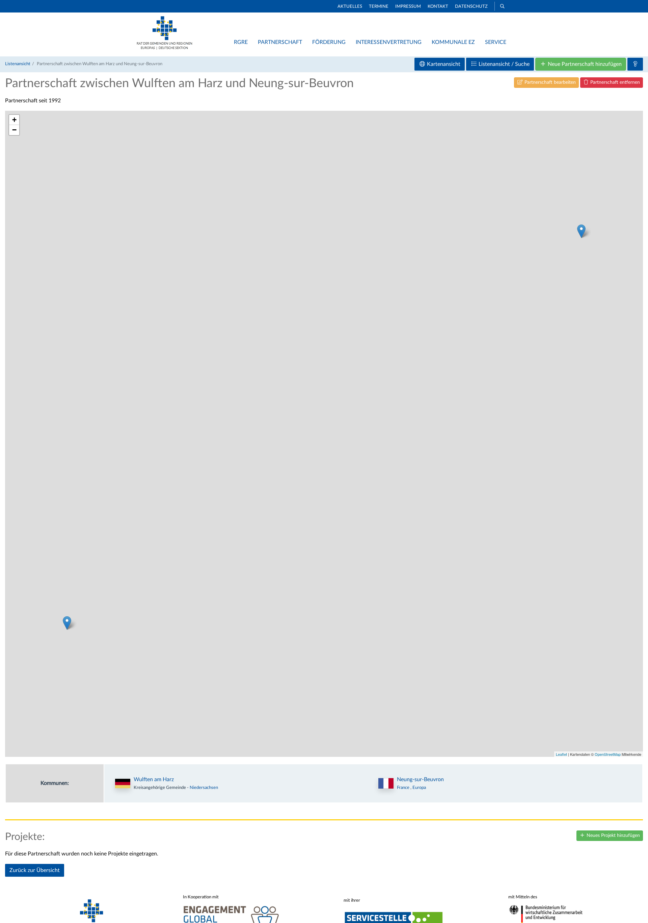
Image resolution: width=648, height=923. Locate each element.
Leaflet (561, 754)
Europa (419, 788)
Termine (378, 6)
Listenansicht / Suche (503, 64)
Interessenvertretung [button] (389, 42)
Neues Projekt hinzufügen (612, 835)
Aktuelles (350, 6)
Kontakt (438, 6)
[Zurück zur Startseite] (164, 48)
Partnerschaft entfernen (614, 82)
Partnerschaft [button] (280, 42)
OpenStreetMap (608, 754)
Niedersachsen (204, 788)
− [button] (14, 130)
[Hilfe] (635, 64)
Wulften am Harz (154, 779)
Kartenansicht (443, 64)
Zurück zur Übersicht (34, 870)
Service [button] (495, 42)
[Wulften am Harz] (581, 231)
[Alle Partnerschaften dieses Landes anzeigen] (386, 783)
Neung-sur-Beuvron (420, 779)
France (403, 788)
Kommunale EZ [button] (453, 42)
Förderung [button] (329, 42)
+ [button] (14, 120)
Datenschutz (471, 6)
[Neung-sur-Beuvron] (67, 623)
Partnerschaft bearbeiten (549, 82)
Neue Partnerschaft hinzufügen (584, 64)
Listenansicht (17, 64)
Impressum (408, 6)
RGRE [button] (241, 42)
